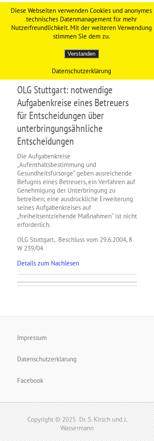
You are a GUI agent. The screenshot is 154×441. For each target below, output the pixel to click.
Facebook (30, 380)
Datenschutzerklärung (47, 359)
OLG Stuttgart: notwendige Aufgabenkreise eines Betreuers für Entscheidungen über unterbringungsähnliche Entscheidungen (73, 115)
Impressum (32, 338)
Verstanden (81, 54)
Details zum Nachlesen (48, 263)
